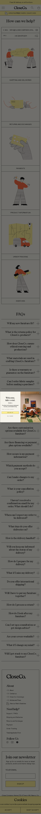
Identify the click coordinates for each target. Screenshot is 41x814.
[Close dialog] (39, 392)
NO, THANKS (10, 416)
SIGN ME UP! (10, 412)
